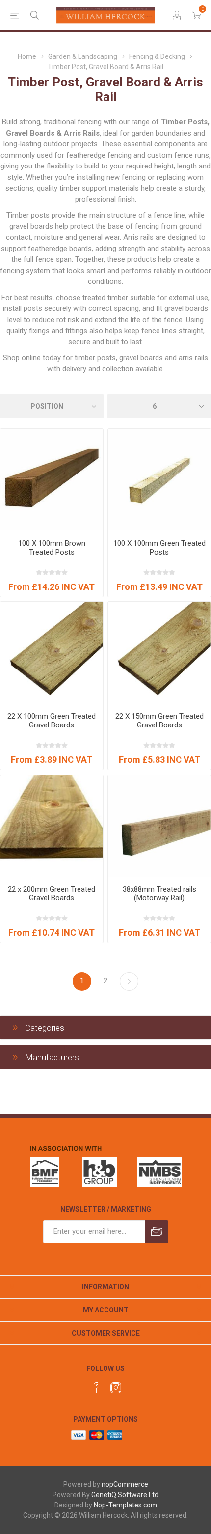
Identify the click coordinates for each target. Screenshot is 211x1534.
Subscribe (156, 1231)
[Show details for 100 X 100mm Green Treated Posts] (159, 480)
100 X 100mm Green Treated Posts (159, 548)
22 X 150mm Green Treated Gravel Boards (159, 720)
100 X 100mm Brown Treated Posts (51, 548)
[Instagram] (116, 1387)
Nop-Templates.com (125, 1505)
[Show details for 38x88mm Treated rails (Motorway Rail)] (159, 826)
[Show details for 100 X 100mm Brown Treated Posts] (51, 480)
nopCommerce (125, 1484)
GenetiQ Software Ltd (124, 1495)
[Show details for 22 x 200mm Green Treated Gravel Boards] (51, 826)
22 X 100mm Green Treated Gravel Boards (51, 720)
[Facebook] (96, 1387)
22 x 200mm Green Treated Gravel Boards (51, 893)
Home (27, 56)
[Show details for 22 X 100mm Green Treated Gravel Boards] (51, 653)
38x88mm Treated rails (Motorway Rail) (159, 893)
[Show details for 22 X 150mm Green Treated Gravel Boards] (159, 653)
